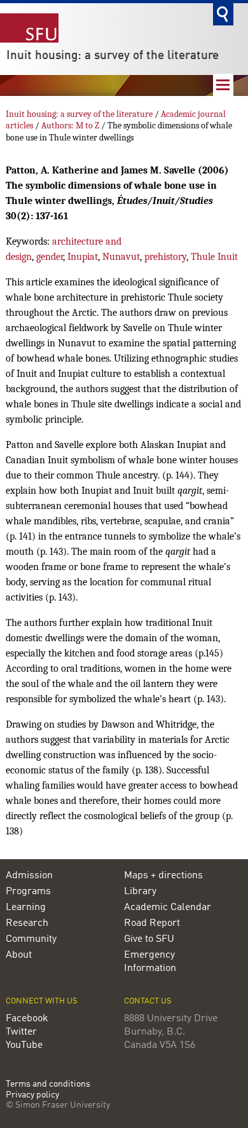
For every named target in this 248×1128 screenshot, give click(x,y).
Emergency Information (150, 962)
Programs (28, 892)
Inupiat (82, 256)
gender (49, 256)
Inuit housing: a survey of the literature (112, 56)
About (19, 955)
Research (27, 923)
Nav (223, 85)
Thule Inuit (214, 256)
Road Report (152, 923)
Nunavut (121, 256)
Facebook (27, 1019)
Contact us (148, 1001)
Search (223, 14)
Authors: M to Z (70, 125)
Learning (26, 907)
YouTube (24, 1045)
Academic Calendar (167, 907)
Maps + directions (163, 876)
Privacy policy (32, 1095)
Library (140, 892)
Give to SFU (149, 939)
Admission (29, 876)
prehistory (165, 256)
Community (31, 939)
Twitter (21, 1032)
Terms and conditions (48, 1084)
